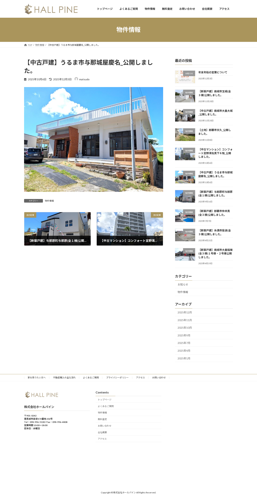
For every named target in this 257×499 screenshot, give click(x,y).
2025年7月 (184, 342)
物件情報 (49, 200)
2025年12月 (185, 312)
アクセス (140, 377)
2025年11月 (185, 319)
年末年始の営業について (212, 72)
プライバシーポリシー (117, 377)
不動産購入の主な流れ (64, 377)
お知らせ (183, 284)
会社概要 (102, 432)
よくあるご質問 (91, 377)
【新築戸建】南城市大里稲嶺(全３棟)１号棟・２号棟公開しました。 (215, 253)
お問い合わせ (159, 377)
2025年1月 (184, 358)
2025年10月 (185, 327)
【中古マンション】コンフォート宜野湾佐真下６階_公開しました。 (215, 153)
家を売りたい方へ (37, 377)
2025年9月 (184, 335)
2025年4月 (184, 350)
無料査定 (102, 419)
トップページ (104, 399)
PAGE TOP (247, 480)
